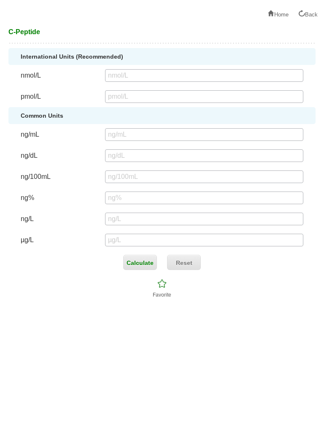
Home (281, 14)
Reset (184, 262)
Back (311, 14)
